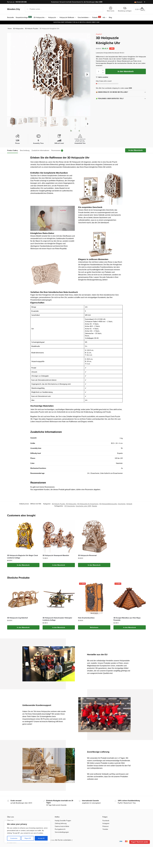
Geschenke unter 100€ (83, 506)
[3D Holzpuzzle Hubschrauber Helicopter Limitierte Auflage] (59, 599)
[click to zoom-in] (48, 74)
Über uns (10, 820)
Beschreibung (24, 150)
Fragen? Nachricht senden (139, 842)
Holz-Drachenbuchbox (86, 618)
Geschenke (121, 504)
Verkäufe (129, 504)
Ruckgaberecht (60, 829)
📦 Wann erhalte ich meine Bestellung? (112, 92)
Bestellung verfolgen (125, 11)
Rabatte (94, 506)
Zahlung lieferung (60, 823)
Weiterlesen (94, 627)
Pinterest (105, 826)
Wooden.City (13, 9)
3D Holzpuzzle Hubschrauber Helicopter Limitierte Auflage (57, 619)
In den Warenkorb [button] (23, 565)
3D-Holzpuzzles (18, 28)
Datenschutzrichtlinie (62, 826)
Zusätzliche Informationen (40, 150)
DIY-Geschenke (69, 506)
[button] (140, 9)
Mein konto (110, 11)
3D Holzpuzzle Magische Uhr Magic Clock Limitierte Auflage (22, 556)
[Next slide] (87, 74)
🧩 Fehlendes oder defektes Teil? (110, 98)
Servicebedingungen (62, 832)
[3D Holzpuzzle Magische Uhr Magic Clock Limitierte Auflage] (23, 536)
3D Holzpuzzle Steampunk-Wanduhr (56, 555)
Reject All (28, 838)
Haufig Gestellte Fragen (63, 820)
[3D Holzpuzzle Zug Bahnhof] (23, 599)
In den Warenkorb (126, 71)
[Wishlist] (36, 523)
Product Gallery (12, 150)
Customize (13, 838)
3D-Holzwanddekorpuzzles (108, 504)
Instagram (105, 823)
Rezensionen (56, 150)
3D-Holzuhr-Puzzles (31, 28)
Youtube (105, 829)
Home (10, 28)
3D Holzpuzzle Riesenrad (87, 555)
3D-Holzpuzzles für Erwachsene (87, 504)
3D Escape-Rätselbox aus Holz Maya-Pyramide (127, 619)
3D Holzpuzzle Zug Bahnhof (17, 618)
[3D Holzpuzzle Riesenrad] (94, 536)
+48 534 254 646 (21, 2)
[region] (27, 832)
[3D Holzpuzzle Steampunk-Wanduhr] (59, 536)
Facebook (105, 820)
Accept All (41, 838)
